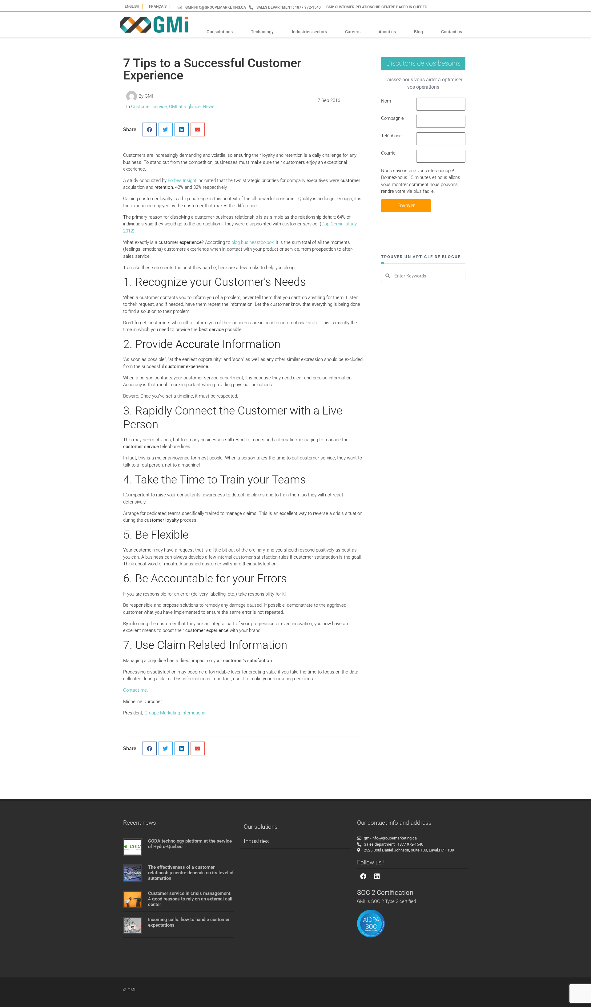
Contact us (451, 31)
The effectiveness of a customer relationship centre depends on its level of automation (191, 872)
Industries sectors (309, 31)
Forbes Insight (182, 180)
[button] (150, 129)
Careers (352, 31)
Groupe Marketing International (175, 713)
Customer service (149, 106)
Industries (256, 841)
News (209, 106)
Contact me (135, 690)
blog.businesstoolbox (252, 242)
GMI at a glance (185, 106)
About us (387, 31)
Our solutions (220, 31)
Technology (262, 31)
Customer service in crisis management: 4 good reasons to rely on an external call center (190, 899)
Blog (418, 31)
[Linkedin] (377, 876)
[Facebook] (363, 876)
